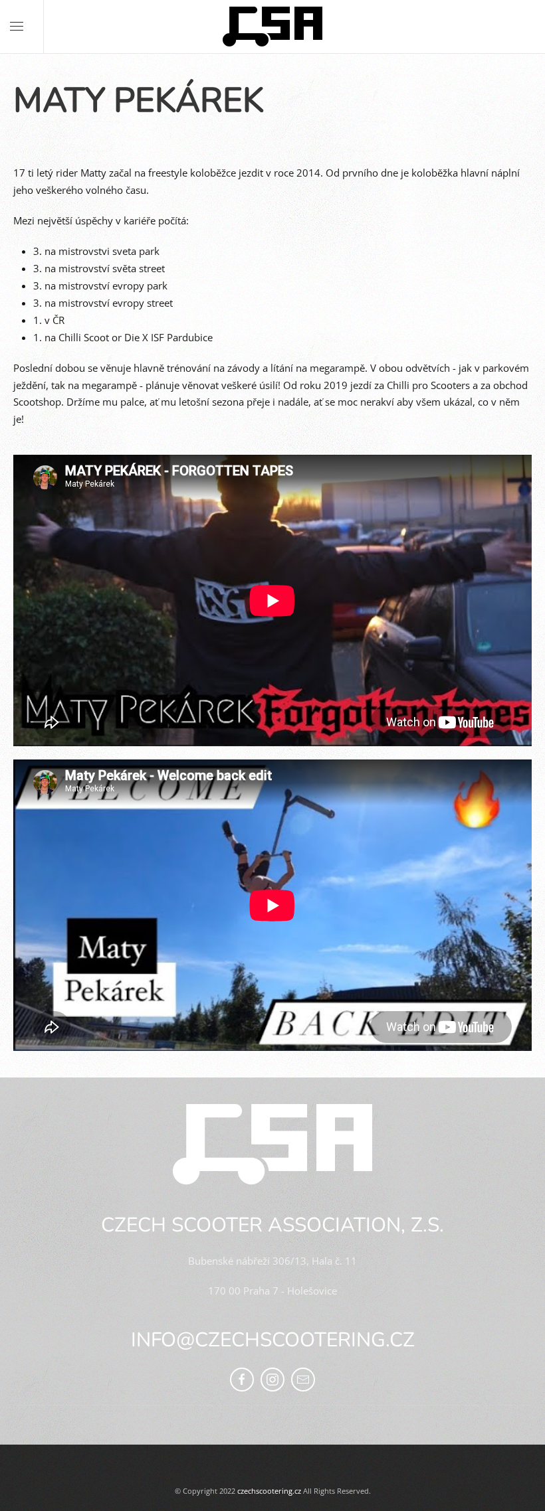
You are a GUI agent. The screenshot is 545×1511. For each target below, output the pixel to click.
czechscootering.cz (269, 1491)
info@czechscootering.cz (273, 1340)
